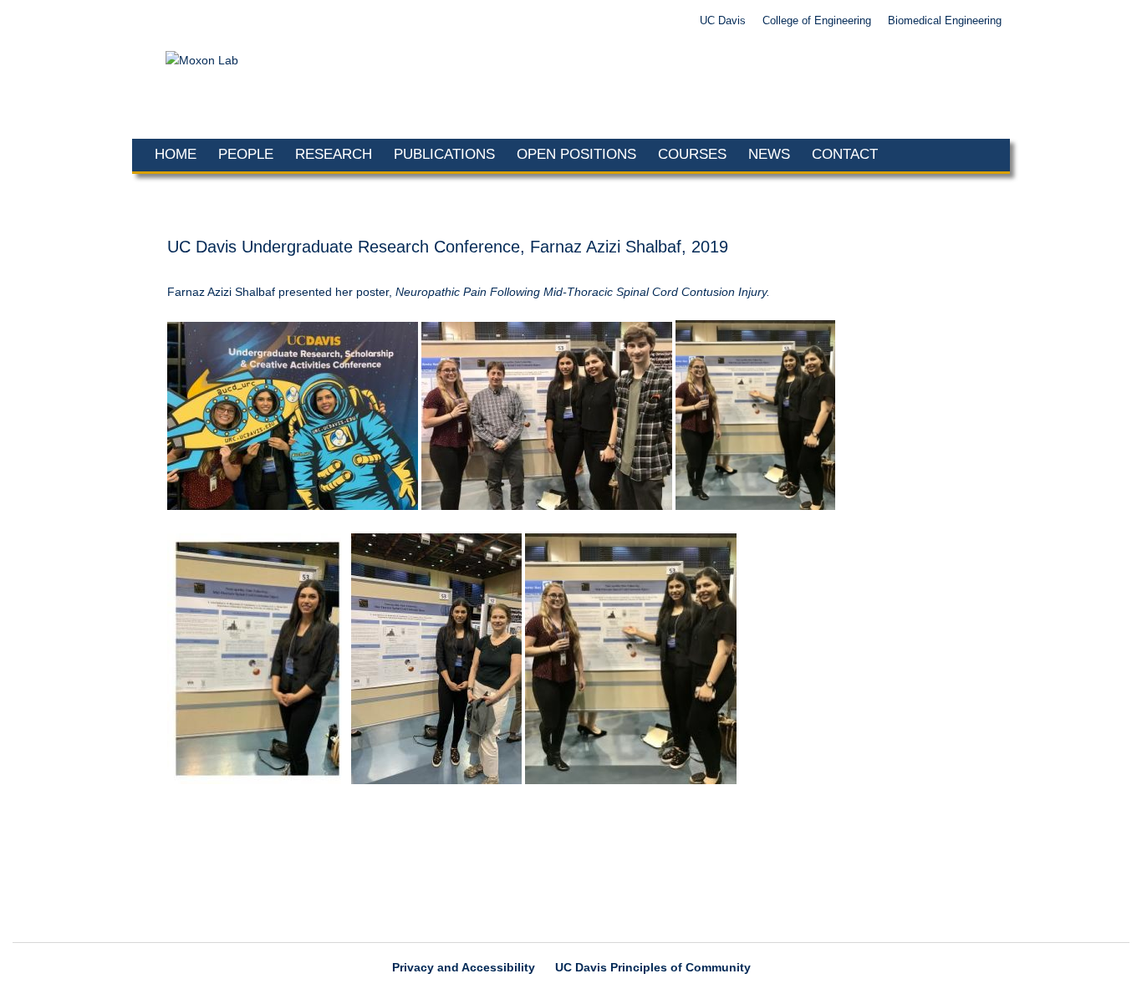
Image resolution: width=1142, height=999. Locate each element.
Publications (444, 154)
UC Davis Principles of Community (653, 967)
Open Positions (576, 154)
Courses (692, 154)
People (245, 154)
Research (333, 154)
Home (175, 154)
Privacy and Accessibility (463, 967)
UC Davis (723, 21)
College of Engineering (816, 21)
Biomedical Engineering (945, 21)
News (769, 154)
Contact (845, 154)
